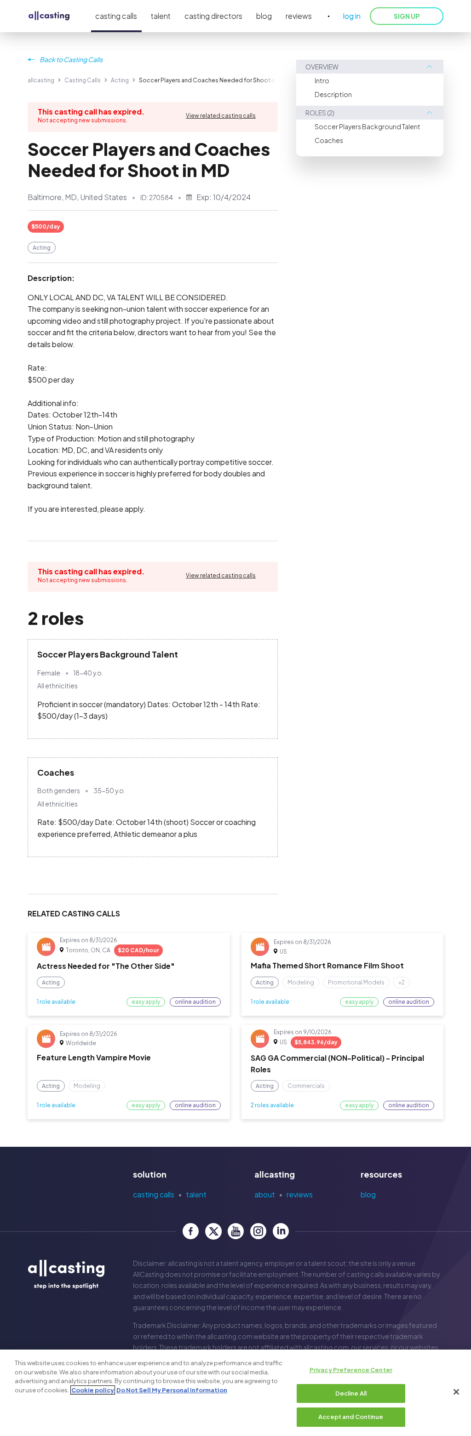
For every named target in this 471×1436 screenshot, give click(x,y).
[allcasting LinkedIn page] (281, 1231)
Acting (120, 80)
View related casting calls (221, 115)
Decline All (351, 1393)
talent (161, 16)
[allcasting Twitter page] (213, 1231)
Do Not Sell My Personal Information (171, 1390)
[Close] (456, 1392)
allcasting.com (230, 1336)
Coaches (329, 140)
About (264, 1194)
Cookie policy (92, 1390)
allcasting (41, 80)
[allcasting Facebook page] (191, 1231)
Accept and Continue (350, 1416)
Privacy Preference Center (351, 1369)
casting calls (116, 16)
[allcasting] (49, 16)
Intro (322, 80)
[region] (235, 1393)
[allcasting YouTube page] (236, 1231)
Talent (196, 1194)
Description (333, 94)
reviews (299, 16)
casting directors (213, 16)
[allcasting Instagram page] (258, 1231)
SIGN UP (406, 16)
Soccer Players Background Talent (367, 126)
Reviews (300, 1194)
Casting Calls (82, 80)
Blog (368, 1194)
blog (264, 16)
